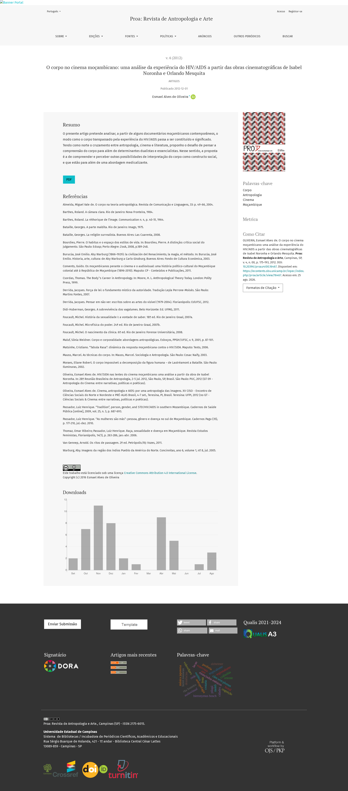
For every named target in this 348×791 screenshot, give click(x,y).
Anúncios (205, 36)
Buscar (288, 36)
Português (55, 11)
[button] (191, 622)
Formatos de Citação (261, 288)
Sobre (60, 36)
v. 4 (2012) (174, 58)
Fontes (130, 36)
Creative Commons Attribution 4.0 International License (160, 473)
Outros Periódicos (247, 36)
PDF (69, 179)
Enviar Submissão (62, 624)
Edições (94, 36)
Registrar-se (295, 11)
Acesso (281, 11)
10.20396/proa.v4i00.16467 (260, 266)
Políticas (167, 36)
